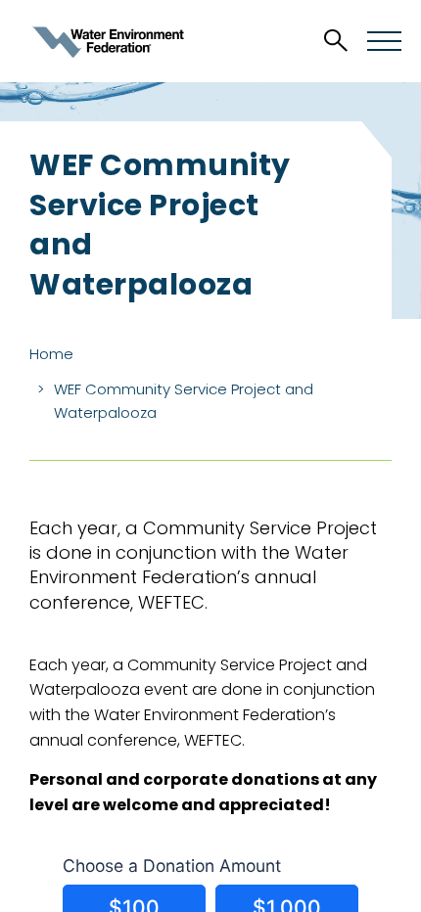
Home (51, 353)
